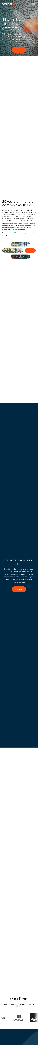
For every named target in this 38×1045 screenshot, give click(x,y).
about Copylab (16, 233)
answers (30, 233)
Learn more (19, 50)
